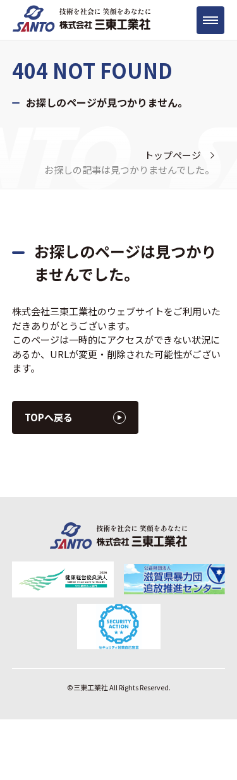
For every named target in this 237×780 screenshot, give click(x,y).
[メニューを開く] (210, 20)
